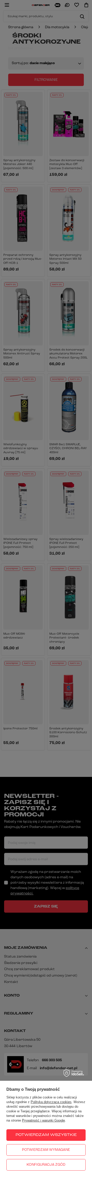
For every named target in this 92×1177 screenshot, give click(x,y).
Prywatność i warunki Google (43, 1120)
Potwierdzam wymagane (46, 1150)
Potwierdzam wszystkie (46, 1135)
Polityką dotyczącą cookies (51, 1102)
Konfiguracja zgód (46, 1165)
